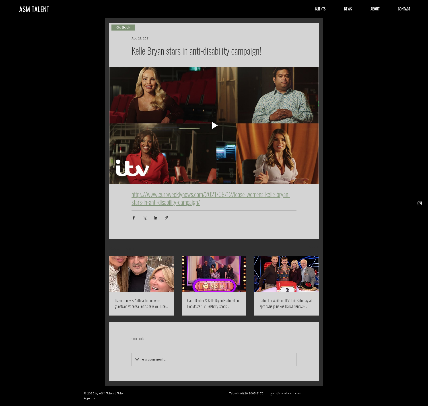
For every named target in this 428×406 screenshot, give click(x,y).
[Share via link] (166, 218)
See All (314, 247)
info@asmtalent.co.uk (285, 394)
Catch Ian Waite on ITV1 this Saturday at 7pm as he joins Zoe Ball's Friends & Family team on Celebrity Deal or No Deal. (286, 303)
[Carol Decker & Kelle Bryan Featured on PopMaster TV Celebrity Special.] (214, 274)
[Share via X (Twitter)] (144, 218)
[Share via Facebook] (134, 218)
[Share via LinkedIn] (155, 218)
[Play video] (214, 125)
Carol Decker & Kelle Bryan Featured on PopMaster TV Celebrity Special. (213, 303)
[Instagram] (419, 203)
